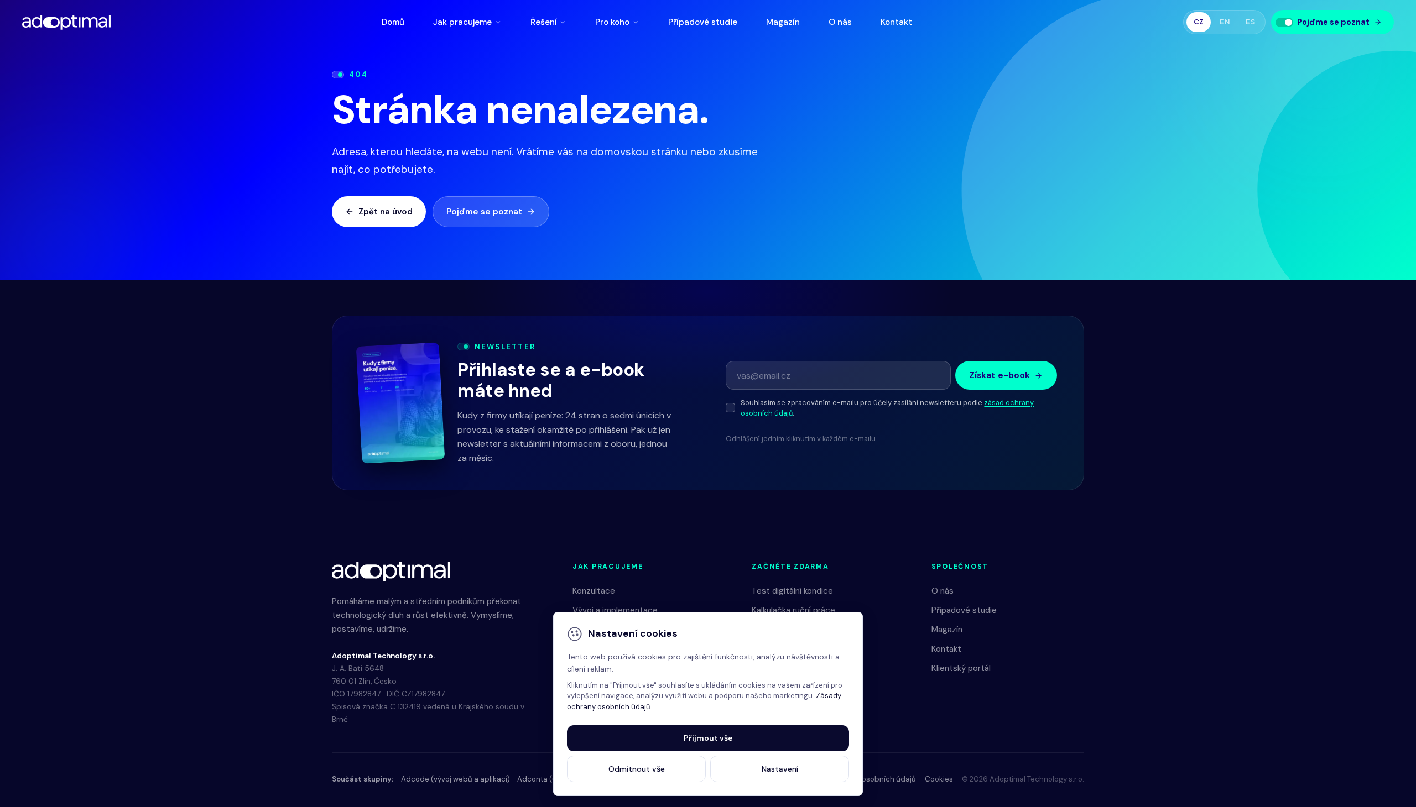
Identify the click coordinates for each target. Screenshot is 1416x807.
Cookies (939, 779)
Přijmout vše (708, 738)
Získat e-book (999, 375)
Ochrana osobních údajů (872, 779)
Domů (393, 22)
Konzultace (593, 590)
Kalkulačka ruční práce (793, 610)
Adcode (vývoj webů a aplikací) (455, 779)
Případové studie (702, 22)
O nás (840, 22)
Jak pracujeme (462, 22)
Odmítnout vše (636, 769)
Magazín (783, 22)
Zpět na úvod (385, 211)
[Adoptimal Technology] (66, 22)
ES (1250, 22)
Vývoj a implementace (615, 610)
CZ (1199, 22)
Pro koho (612, 22)
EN (1225, 22)
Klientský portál (961, 668)
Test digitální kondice (792, 590)
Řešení (543, 22)
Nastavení (780, 769)
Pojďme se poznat (484, 211)
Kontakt (896, 22)
